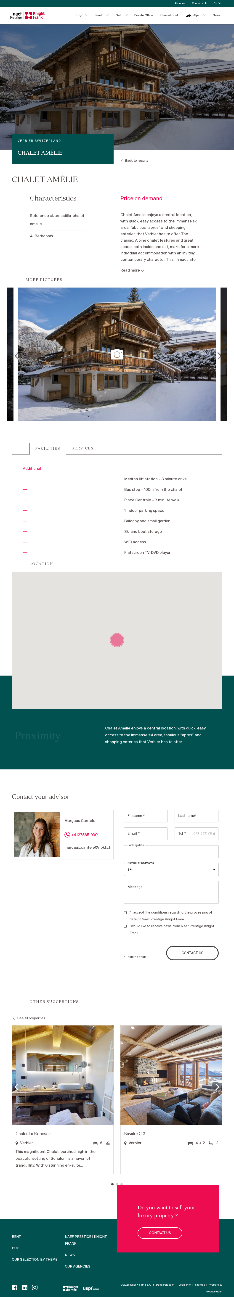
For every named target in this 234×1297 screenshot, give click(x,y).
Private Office (143, 15)
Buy (79, 15)
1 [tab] (112, 1184)
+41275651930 (84, 835)
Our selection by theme (34, 1260)
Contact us (160, 1233)
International (169, 15)
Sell (118, 15)
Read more (130, 271)
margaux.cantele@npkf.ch (87, 847)
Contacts (197, 3)
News (216, 15)
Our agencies (77, 1266)
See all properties (31, 1018)
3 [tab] (121, 1184)
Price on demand (141, 199)
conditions (159, 912)
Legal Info (185, 1285)
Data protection (165, 1285)
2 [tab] (117, 1184)
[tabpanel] (62, 1100)
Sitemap (200, 1285)
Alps (196, 15)
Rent (99, 15)
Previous (15, 354)
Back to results (137, 161)
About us (180, 3)
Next (219, 354)
